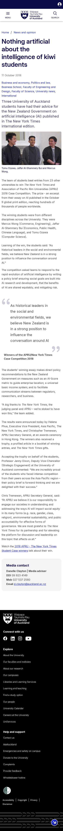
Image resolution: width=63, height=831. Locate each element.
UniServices (9, 721)
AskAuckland (9, 744)
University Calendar (13, 708)
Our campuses (10, 675)
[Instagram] (20, 638)
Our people (9, 701)
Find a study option (13, 695)
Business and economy (15, 82)
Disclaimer (7, 804)
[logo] (31, 15)
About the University (13, 655)
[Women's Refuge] (7, 793)
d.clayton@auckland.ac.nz (30, 584)
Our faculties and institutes (17, 661)
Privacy (33, 800)
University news (45, 91)
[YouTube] (28, 638)
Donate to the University (15, 757)
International (9, 95)
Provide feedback (12, 771)
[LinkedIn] (13, 638)
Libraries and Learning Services (19, 681)
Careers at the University (16, 715)
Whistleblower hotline (14, 777)
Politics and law (40, 82)
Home (5, 32)
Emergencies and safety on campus (21, 751)
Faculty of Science (23, 91)
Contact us (8, 737)
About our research (13, 668)
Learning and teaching (14, 688)
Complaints (9, 764)
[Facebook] (5, 638)
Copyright (22, 800)
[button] (60, 4)
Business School (11, 87)
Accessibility (8, 800)
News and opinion (25, 32)
